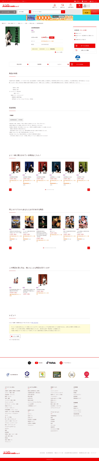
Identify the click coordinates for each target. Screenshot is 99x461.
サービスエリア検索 (55, 428)
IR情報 (75, 392)
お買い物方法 (70, 7)
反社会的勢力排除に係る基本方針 (71, 452)
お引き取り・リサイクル (56, 405)
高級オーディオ (8, 405)
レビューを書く (59, 52)
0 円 (89, 5)
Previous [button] (10, 189)
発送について (78, 33)
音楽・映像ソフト (9, 439)
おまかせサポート (54, 430)
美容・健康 (7, 398)
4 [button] (49, 189)
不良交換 (52, 421)
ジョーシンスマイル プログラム (34, 402)
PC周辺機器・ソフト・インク (11, 409)
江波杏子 (33, 32)
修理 (52, 417)
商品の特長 (19, 64)
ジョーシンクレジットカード (57, 392)
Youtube (40, 362)
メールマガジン (67, 362)
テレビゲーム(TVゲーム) (10, 426)
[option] (16, 173)
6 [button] (52, 189)
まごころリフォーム (78, 415)
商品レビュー (53, 402)
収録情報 (39, 64)
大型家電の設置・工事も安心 (34, 392)
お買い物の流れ (31, 394)
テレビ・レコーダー (9, 402)
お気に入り (62, 7)
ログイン (30, 413)
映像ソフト (20, 23)
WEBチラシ (76, 408)
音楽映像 (84, 6)
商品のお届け (30, 400)
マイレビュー (30, 425)
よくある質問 (30, 404)
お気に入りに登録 (85, 50)
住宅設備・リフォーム (9, 394)
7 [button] (53, 189)
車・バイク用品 (8, 417)
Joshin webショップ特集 (56, 398)
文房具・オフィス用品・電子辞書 (12, 411)
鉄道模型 (7, 432)
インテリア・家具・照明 (10, 400)
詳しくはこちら (35, 322)
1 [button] (45, 189)
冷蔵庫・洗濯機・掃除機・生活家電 (12, 390)
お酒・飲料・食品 (9, 436)
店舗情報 (85, 1)
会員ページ (54, 7)
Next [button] (88, 189)
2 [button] (46, 189)
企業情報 (77, 1)
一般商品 (84, 5)
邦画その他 (31, 23)
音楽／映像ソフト (12, 23)
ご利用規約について (32, 405)
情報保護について (77, 398)
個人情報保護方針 (49, 452)
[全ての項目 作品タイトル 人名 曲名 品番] (24, 11)
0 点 (87, 5)
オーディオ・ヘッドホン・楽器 (11, 404)
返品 (52, 423)
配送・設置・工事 (54, 404)
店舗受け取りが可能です (81, 39)
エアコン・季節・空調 (9, 392)
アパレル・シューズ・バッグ (11, 422)
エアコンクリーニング (55, 407)
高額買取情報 (76, 413)
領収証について (31, 421)
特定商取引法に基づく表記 (84, 452)
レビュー (59, 64)
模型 (6, 430)
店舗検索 (75, 406)
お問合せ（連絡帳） (32, 423)
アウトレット (8, 441)
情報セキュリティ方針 (59, 452)
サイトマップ (93, 452)
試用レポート (53, 400)
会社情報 (75, 390)
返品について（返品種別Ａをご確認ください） (85, 36)
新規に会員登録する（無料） (34, 390)
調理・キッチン (8, 396)
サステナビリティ (77, 394)
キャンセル (53, 425)
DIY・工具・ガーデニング (10, 419)
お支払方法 (30, 398)
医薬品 (6, 437)
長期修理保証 (53, 415)
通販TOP (4, 23)
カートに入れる (85, 45)
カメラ (6, 415)
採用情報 (75, 396)
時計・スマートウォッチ (10, 424)
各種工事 (52, 427)
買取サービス (94, 1)
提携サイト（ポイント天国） (57, 394)
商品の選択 (30, 396)
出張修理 (52, 419)
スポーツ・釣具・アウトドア (11, 420)
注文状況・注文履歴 (32, 419)
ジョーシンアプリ (77, 412)
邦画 (26, 23)
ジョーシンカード (54, 390)
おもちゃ (7, 428)
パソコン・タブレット (9, 407)
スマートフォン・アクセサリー (11, 413)
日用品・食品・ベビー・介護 (11, 434)
